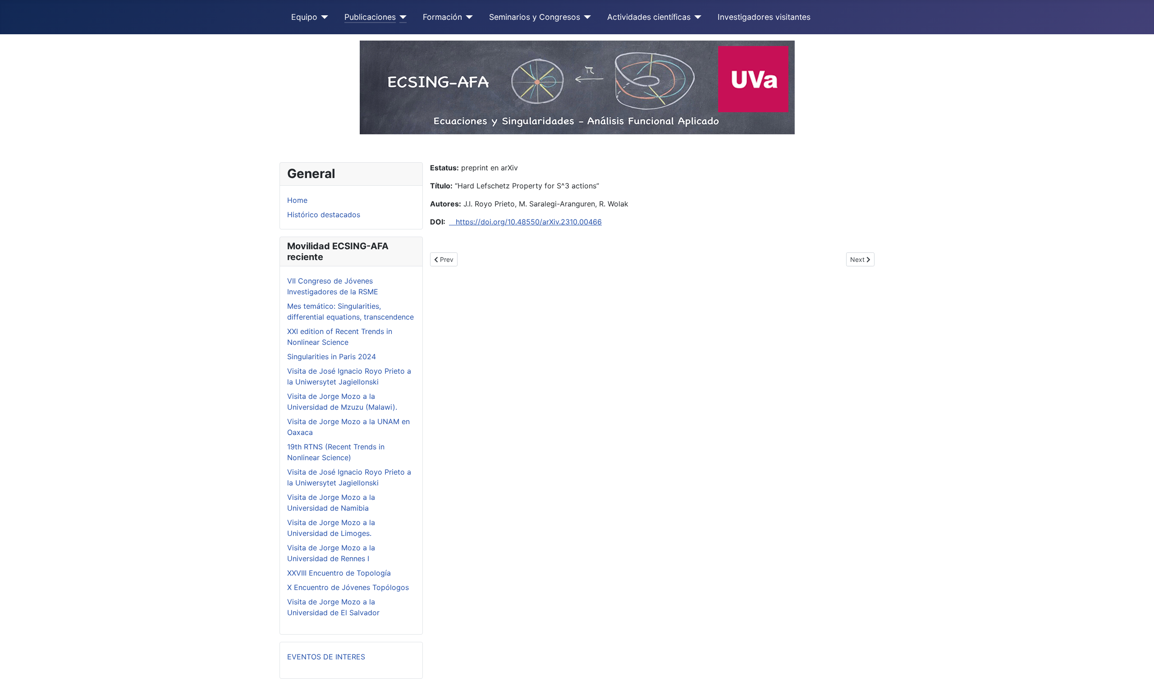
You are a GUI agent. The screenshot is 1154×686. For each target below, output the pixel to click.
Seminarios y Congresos (534, 17)
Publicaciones (370, 17)
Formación (442, 17)
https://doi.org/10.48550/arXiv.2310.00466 (525, 221)
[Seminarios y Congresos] (585, 17)
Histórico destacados (323, 214)
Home (297, 200)
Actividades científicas (649, 17)
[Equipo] (323, 17)
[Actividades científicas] (696, 17)
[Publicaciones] (401, 17)
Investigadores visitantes (764, 17)
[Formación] (467, 17)
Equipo (304, 17)
